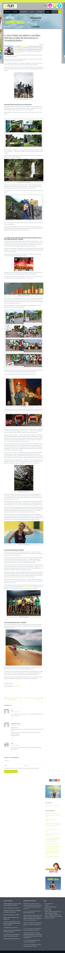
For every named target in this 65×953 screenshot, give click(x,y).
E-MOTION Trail (24, 46)
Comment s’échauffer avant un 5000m (11, 914)
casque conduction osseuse (50, 906)
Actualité (7, 11)
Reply (12, 718)
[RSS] (59, 780)
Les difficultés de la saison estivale (52, 843)
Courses (15, 11)
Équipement (40, 11)
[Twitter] (53, 780)
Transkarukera (18, 52)
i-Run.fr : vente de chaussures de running (53, 916)
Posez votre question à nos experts (52, 805)
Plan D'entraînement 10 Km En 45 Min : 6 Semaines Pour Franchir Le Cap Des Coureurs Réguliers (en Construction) (32, 917)
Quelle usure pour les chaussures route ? (32, 698)
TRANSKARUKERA (28, 586)
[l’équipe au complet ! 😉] (24, 85)
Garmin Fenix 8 (48, 910)
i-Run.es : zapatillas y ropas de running (52, 914)
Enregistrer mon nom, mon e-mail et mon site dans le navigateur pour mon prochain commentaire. (22, 768)
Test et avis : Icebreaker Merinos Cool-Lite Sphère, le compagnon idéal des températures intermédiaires (53, 839)
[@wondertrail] (24, 392)
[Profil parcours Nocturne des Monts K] (23, 289)
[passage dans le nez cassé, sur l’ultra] (24, 477)
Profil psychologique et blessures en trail (11, 938)
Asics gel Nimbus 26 (49, 903)
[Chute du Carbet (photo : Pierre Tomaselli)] (23, 170)
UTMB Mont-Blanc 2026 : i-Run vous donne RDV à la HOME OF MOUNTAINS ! (52, 815)
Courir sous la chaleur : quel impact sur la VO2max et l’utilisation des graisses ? (52, 852)
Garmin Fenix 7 (48, 908)
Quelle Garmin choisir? (49, 918)
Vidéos (47, 11)
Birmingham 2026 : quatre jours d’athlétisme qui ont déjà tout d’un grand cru (53, 825)
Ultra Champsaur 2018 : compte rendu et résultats (14, 698)
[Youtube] (56, 780)
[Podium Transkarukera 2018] (23, 603)
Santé (32, 11)
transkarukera (16, 686)
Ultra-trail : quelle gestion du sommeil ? (11, 907)
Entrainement (23, 11)
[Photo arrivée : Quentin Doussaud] (23, 532)
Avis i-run (47, 905)
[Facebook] (50, 780)
